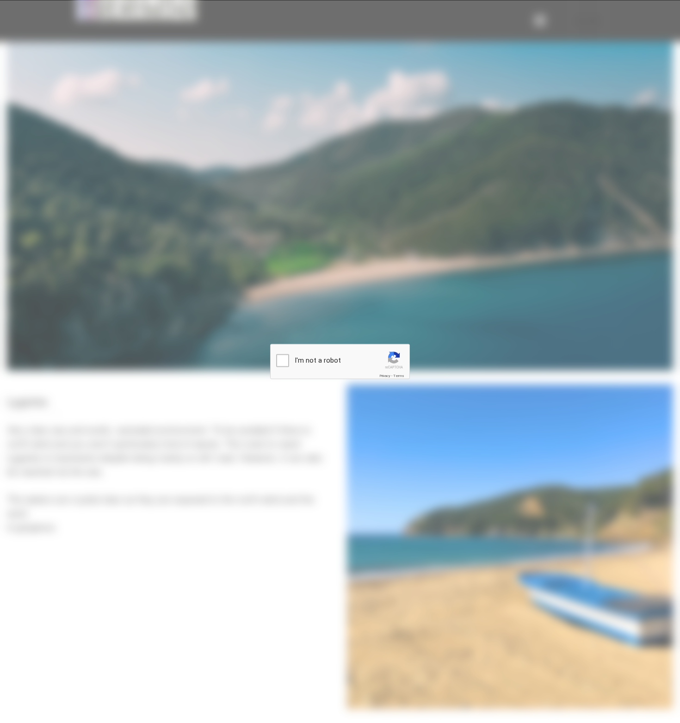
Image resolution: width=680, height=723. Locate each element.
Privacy (384, 376)
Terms (398, 376)
